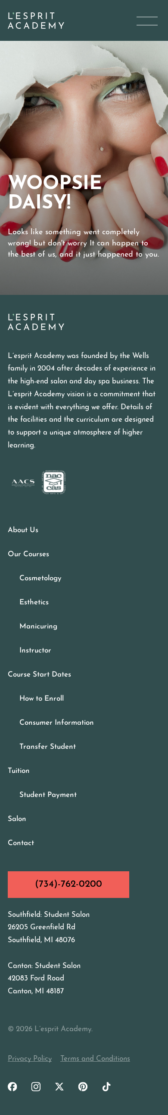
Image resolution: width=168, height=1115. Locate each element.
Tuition (19, 771)
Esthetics (34, 602)
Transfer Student (47, 746)
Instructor (35, 650)
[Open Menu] (147, 20)
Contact (21, 843)
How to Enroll (41, 698)
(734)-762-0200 (68, 884)
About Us (23, 530)
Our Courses (28, 554)
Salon (17, 819)
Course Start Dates (39, 674)
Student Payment (48, 795)
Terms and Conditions (95, 1059)
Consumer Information (56, 722)
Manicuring (38, 626)
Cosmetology (40, 578)
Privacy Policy (30, 1059)
